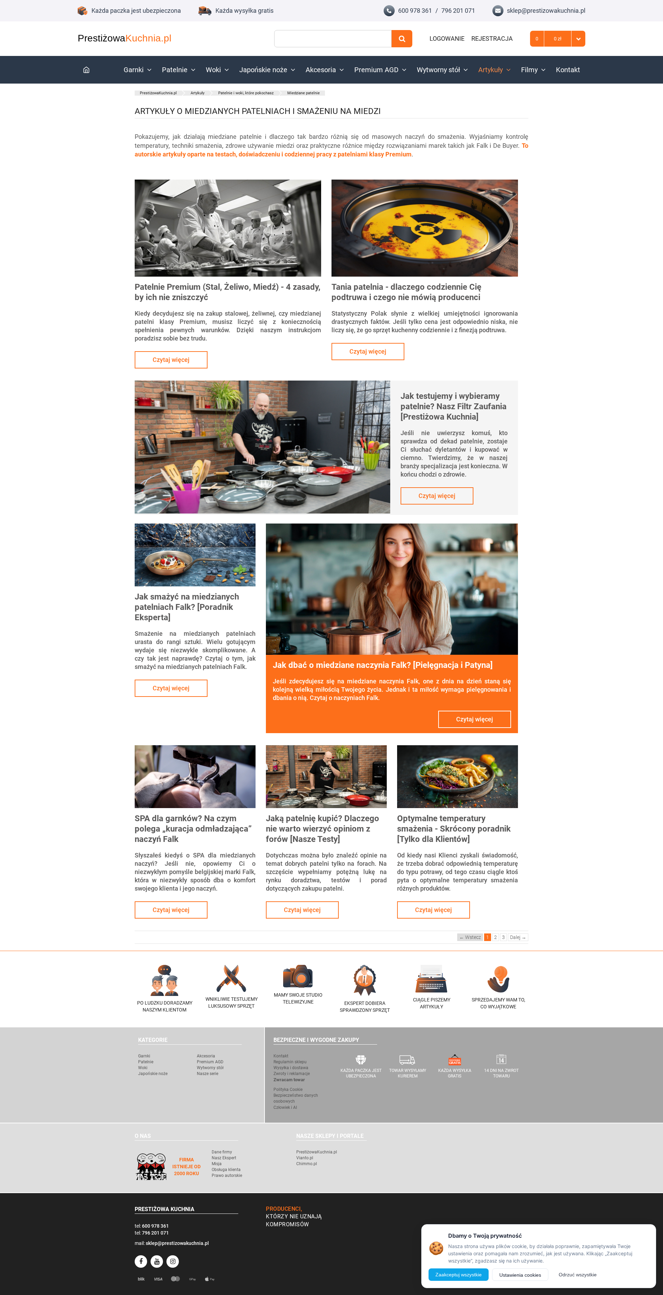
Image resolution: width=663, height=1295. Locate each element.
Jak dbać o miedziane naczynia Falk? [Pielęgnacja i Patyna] (383, 665)
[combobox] (333, 38)
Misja (217, 1163)
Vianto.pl (304, 1157)
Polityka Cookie (287, 1089)
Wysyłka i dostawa (290, 1067)
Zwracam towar (289, 1079)
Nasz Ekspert (224, 1157)
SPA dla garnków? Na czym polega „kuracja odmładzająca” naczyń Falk (193, 829)
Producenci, (284, 1209)
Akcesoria (321, 70)
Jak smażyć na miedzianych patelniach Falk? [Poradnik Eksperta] (187, 607)
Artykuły (490, 70)
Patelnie (175, 70)
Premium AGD (376, 70)
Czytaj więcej (171, 359)
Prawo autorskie (227, 1175)
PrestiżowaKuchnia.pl (158, 93)
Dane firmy (222, 1152)
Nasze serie (207, 1073)
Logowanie (447, 38)
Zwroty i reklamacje (291, 1073)
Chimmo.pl (306, 1163)
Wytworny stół (438, 70)
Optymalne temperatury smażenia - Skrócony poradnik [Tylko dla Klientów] (454, 829)
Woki (213, 70)
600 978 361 (415, 10)
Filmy (529, 70)
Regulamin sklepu (290, 1061)
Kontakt (568, 70)
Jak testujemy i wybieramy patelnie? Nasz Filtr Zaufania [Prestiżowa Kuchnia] (454, 406)
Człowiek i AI (285, 1107)
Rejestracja (492, 38)
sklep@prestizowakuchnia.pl (546, 10)
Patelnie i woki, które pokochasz (245, 93)
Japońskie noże (263, 70)
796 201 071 (458, 10)
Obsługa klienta (226, 1169)
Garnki (134, 70)
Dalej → (518, 937)
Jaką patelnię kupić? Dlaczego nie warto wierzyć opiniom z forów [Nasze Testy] (322, 829)
